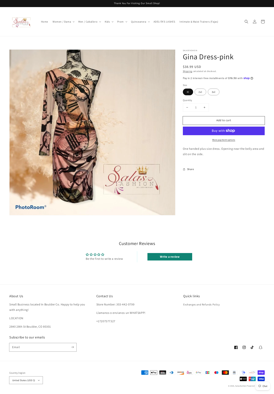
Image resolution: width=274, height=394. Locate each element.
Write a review (169, 257)
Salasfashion (240, 386)
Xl (188, 92)
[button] (63, 22)
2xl (200, 92)
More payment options (223, 139)
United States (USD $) (23, 380)
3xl (213, 92)
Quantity (187, 100)
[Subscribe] (72, 347)
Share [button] (190, 169)
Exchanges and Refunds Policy (201, 304)
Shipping (187, 71)
